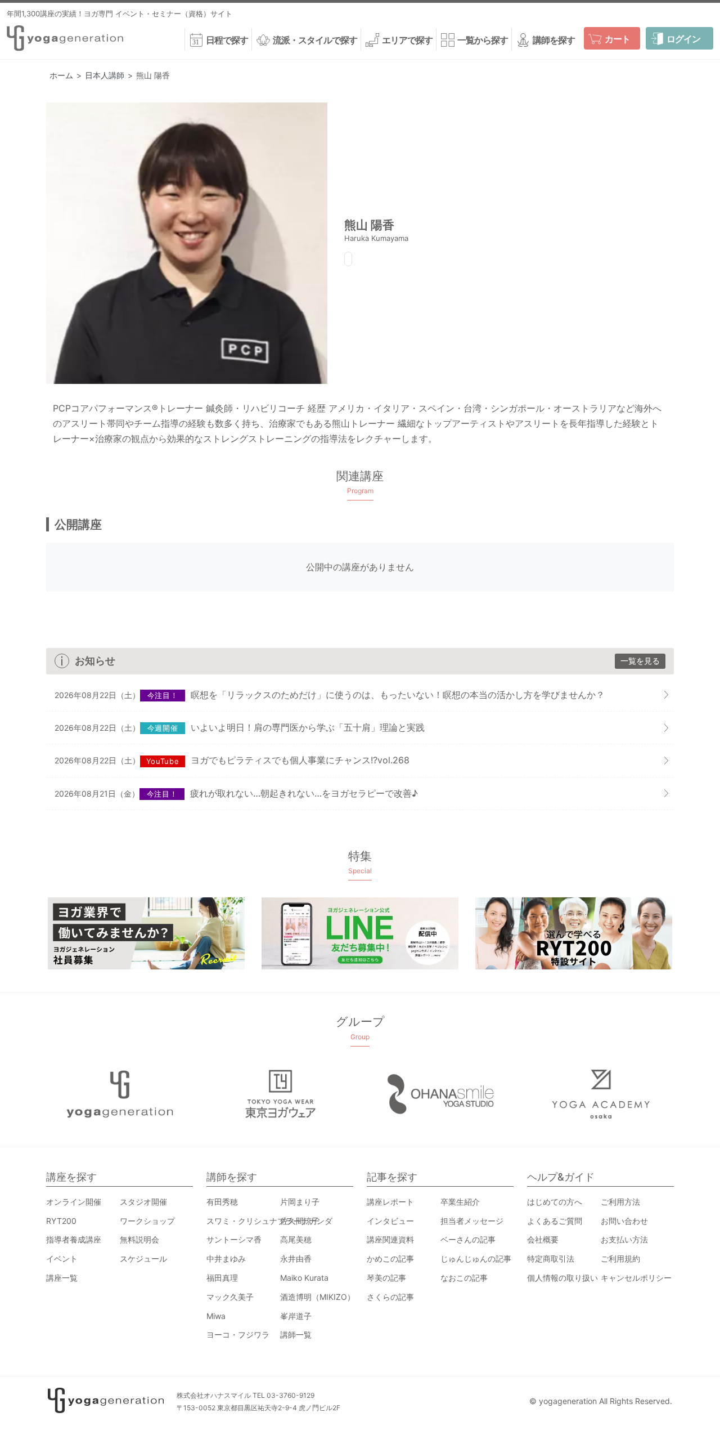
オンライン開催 (73, 1201)
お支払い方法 (624, 1239)
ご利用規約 (620, 1258)
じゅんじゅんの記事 (475, 1258)
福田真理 (222, 1277)
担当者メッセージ (471, 1221)
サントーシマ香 (234, 1239)
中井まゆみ (226, 1258)
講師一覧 (296, 1334)
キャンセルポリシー (636, 1277)
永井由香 (296, 1258)
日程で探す (227, 40)
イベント (62, 1258)
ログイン (683, 38)
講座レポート (390, 1201)
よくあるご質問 (554, 1221)
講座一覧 (62, 1277)
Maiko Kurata (304, 1277)
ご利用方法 (620, 1201)
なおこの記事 (464, 1277)
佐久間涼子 (300, 1221)
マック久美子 (230, 1297)
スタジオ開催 (143, 1201)
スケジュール (143, 1258)
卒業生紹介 (460, 1201)
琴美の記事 (386, 1277)
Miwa (216, 1316)
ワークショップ (147, 1221)
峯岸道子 (296, 1316)
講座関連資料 (390, 1239)
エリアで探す (407, 40)
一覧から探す (482, 40)
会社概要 (543, 1239)
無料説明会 (139, 1239)
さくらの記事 (390, 1297)
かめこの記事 (390, 1258)
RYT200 (61, 1221)
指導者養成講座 (73, 1239)
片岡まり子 (300, 1201)
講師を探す (554, 40)
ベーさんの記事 (468, 1239)
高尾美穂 (296, 1239)
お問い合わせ (624, 1221)
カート (617, 38)
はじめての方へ (554, 1201)
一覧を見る (640, 660)
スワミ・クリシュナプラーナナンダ (269, 1221)
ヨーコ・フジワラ (237, 1334)
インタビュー (390, 1221)
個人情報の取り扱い (562, 1277)
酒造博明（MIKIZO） (317, 1297)
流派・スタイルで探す (315, 40)
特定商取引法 (550, 1258)
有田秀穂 (222, 1201)
